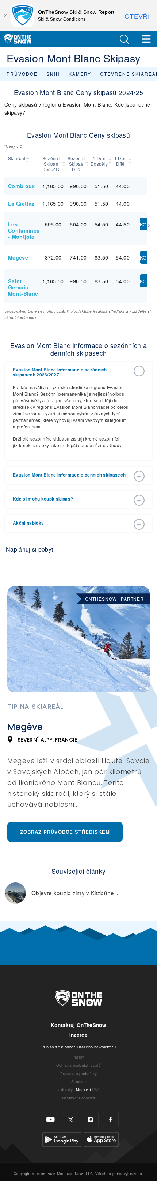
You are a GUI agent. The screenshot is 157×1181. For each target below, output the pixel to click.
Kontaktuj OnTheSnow (78, 1025)
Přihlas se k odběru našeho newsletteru (78, 1047)
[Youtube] (50, 1119)
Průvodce (22, 74)
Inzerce (78, 1034)
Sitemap (78, 1081)
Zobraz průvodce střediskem (65, 831)
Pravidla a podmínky (78, 1073)
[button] (124, 39)
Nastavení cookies (78, 1098)
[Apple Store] (101, 1138)
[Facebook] (111, 1119)
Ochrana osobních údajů (78, 1065)
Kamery (80, 74)
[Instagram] (91, 1119)
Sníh (53, 74)
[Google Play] (61, 1138)
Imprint (78, 1057)
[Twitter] (70, 1119)
